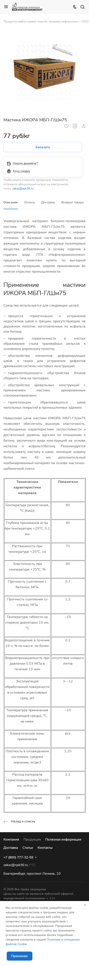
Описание (10, 202)
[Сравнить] (75, 126)
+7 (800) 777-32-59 (18, 857)
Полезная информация (63, 839)
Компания (11, 839)
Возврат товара (72, 202)
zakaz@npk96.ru (22, 189)
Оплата (29, 202)
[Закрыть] (85, 905)
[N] (44, 71)
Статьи (27, 848)
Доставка (48, 202)
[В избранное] (66, 126)
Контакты (45, 848)
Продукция (32, 839)
